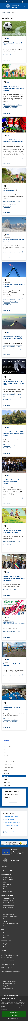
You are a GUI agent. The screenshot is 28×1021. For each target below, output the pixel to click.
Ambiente (5, 921)
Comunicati (6, 935)
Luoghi (5, 944)
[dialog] (14, 1008)
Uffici (4, 882)
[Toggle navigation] (3, 6)
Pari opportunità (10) (9, 761)
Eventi (4, 946)
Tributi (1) (6, 779)
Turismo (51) (7, 782)
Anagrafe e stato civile (8, 898)
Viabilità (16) (7, 785)
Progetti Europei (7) (8, 764)
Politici (5, 886)
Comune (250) (7, 749)
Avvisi (7, 135)
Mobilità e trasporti (8, 907)
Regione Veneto (6, 2)
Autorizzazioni (6, 926)
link (6, 1009)
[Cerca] (25, 6)
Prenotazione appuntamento (10, 981)
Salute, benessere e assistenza (10, 923)
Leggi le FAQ (6, 986)
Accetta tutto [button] (14, 1012)
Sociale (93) (6, 773)
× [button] (26, 997)
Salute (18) (6, 770)
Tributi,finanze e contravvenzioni (11, 919)
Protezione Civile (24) (9, 767)
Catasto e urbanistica (8, 905)
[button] (13, 1018)
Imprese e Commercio (8, 903)
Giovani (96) (6, 758)
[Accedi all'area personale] (22, 2)
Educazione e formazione (9, 914)
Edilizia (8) (6, 755)
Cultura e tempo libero (8, 900)
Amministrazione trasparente (10, 995)
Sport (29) (6, 776)
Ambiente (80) (7, 743)
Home (3, 12)
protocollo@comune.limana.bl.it (11, 971)
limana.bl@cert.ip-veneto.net (10, 968)
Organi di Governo (7, 877)
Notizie (7, 38)
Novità (8, 12)
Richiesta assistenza (8, 988)
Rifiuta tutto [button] (14, 1015)
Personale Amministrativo (9, 889)
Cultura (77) (6, 752)
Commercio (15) (7, 746)
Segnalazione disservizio (9, 983)
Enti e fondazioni (7, 884)
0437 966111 (12, 961)
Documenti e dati (7, 891)
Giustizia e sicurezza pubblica (10, 916)
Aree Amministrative (8, 879)
